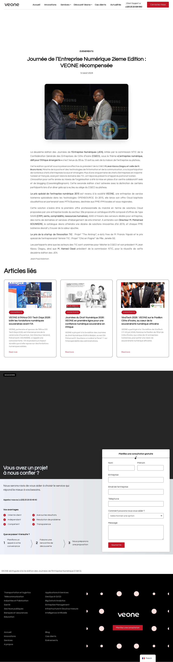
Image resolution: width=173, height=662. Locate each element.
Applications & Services (57, 592)
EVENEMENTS (86, 51)
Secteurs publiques (13, 609)
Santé (7, 605)
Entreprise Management (57, 605)
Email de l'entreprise (118, 487)
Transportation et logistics (17, 592)
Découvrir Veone (82, 5)
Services (65, 5)
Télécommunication (14, 597)
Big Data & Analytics (55, 601)
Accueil (36, 5)
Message (112, 523)
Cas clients (100, 5)
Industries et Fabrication (16, 601)
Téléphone (113, 499)
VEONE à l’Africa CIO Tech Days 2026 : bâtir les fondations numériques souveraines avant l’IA (30, 320)
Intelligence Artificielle (56, 613)
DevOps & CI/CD (53, 597)
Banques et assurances (16, 613)
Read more (13, 352)
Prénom (141, 463)
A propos (8, 644)
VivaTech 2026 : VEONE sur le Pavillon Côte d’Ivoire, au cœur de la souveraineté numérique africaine (142, 320)
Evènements (51, 640)
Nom (110, 463)
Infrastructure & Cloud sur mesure (61, 609)
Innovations (50, 5)
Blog (47, 632)
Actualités (115, 5)
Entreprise (113, 475)
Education (9, 617)
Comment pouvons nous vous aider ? (126, 511)
